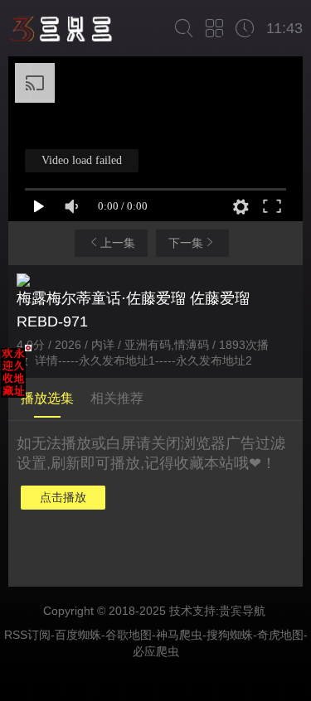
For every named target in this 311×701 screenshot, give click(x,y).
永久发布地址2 (214, 360)
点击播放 (63, 497)
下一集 (185, 242)
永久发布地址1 (117, 360)
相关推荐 (116, 398)
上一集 (117, 242)
